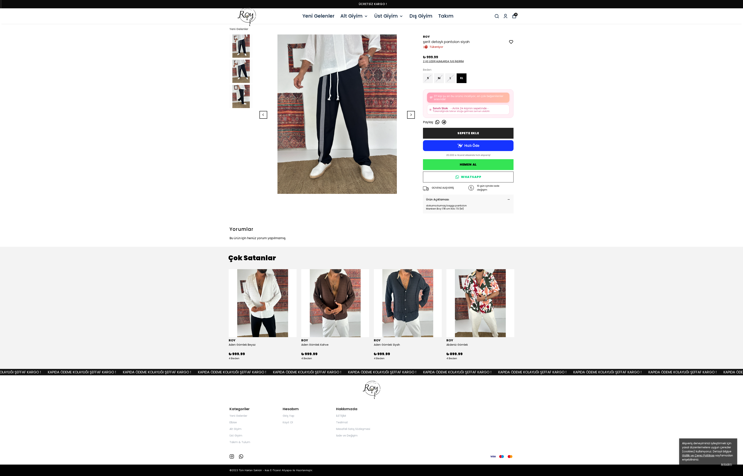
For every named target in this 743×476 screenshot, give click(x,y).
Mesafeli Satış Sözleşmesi (353, 429)
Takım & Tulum (239, 442)
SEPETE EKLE (468, 133)
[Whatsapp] (241, 456)
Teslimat (342, 422)
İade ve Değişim (347, 435)
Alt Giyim (351, 16)
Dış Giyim (420, 16)
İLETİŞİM (341, 416)
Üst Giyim (386, 16)
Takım (446, 16)
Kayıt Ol (288, 422)
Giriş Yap (288, 416)
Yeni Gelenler (318, 16)
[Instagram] (231, 456)
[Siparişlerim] (505, 16)
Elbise (233, 422)
